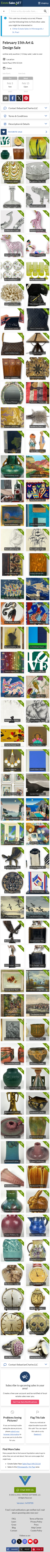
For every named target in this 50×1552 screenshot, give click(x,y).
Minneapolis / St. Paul (26, 1467)
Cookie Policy (36, 1530)
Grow (13, 1525)
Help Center (36, 1528)
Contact (13, 1530)
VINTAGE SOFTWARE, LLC (31, 1495)
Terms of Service (36, 1519)
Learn (13, 1522)
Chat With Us (26, 1490)
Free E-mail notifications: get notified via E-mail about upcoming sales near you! (25, 1511)
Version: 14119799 (25, 1503)
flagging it (37, 1434)
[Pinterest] (35, 1541)
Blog (14, 1528)
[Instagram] (24, 1541)
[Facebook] (13, 1541)
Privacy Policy (36, 1522)
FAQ (14, 1519)
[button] (25, 108)
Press (36, 1525)
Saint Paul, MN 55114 (31, 1463)
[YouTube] (30, 1541)
